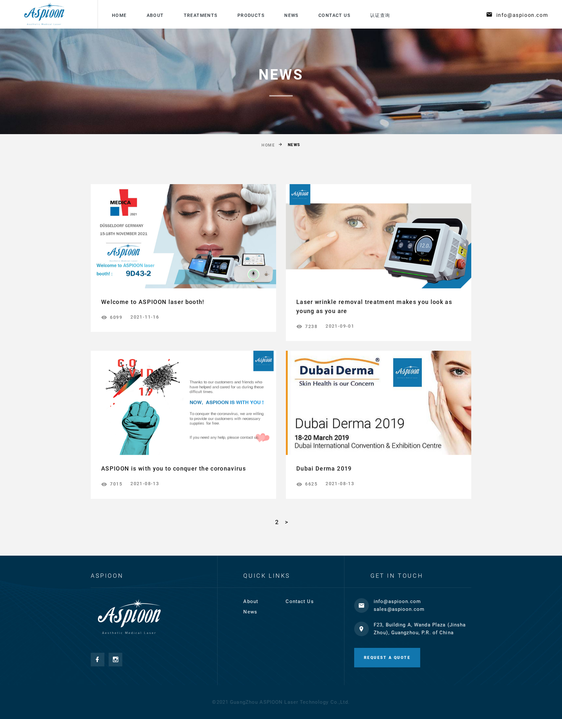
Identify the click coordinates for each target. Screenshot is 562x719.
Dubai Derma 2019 (324, 468)
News (291, 15)
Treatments (201, 15)
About (155, 15)
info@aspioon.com (522, 15)
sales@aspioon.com (399, 609)
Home (119, 15)
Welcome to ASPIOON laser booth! (153, 301)
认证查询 (380, 15)
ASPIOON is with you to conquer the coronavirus (173, 468)
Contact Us (334, 15)
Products (250, 15)
